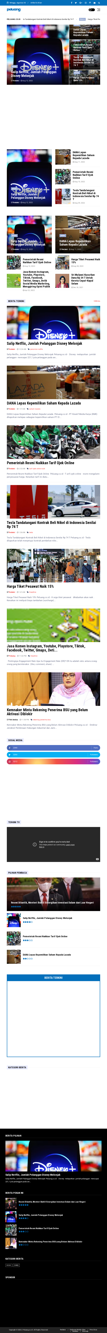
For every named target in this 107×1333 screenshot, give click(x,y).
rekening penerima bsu (42, 720)
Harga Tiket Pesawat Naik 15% (63, 19)
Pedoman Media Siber (78, 1329)
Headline (32, 592)
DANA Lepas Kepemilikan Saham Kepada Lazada (44, 403)
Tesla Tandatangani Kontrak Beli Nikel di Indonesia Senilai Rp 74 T (51, 524)
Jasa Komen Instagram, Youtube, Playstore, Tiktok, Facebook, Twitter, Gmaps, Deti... (46, 648)
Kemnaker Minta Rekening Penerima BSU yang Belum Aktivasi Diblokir (47, 712)
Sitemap (85, 1331)
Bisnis (46, 19)
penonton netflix (36, 349)
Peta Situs (93, 1329)
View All (97, 301)
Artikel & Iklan (36, 3)
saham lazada (34, 409)
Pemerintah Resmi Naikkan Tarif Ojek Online (40, 463)
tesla (31, 532)
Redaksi (63, 1329)
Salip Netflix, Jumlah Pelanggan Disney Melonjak (44, 343)
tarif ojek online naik (37, 469)
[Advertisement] (53, 112)
